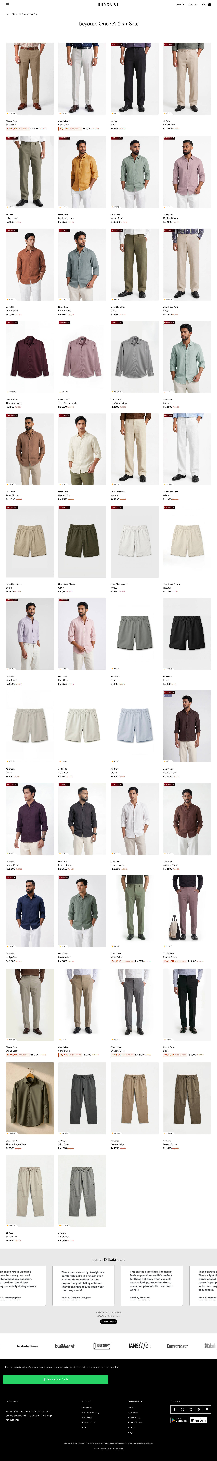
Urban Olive (12, 218)
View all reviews (108, 1321)
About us (132, 1407)
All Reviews (133, 1412)
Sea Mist (167, 403)
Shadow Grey (118, 1050)
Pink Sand (63, 680)
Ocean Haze (64, 310)
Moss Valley (64, 957)
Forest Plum (12, 864)
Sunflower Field (66, 218)
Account (193, 4)
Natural (114, 495)
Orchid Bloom (170, 218)
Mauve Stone (170, 957)
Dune (9, 772)
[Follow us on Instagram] (191, 1409)
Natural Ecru (64, 495)
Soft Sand (11, 124)
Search (180, 4)
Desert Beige (117, 1144)
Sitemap (131, 1427)
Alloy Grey (63, 1144)
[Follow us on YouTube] (207, 1409)
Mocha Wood (170, 772)
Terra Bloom (12, 495)
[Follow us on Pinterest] (199, 1409)
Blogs (130, 1432)
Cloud (114, 772)
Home (8, 14)
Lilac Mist (11, 680)
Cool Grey (63, 124)
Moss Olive (116, 957)
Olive (113, 310)
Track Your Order (89, 1422)
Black (113, 124)
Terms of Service (135, 1422)
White (166, 495)
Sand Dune (64, 1050)
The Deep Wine (14, 403)
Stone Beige (12, 1050)
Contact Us (87, 1407)
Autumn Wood (170, 864)
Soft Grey (63, 772)
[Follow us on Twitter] (183, 1409)
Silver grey (64, 1236)
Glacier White (118, 864)
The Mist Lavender (68, 403)
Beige (166, 310)
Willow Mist (117, 218)
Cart (206, 4)
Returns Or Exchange (91, 1412)
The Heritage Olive (16, 1144)
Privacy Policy (134, 1417)
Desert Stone (170, 1144)
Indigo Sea (11, 957)
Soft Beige (11, 1236)
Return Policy (87, 1417)
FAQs (84, 1427)
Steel (113, 680)
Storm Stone (65, 864)
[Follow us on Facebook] (174, 1409)
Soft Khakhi (169, 124)
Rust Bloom (12, 310)
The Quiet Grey (119, 403)
